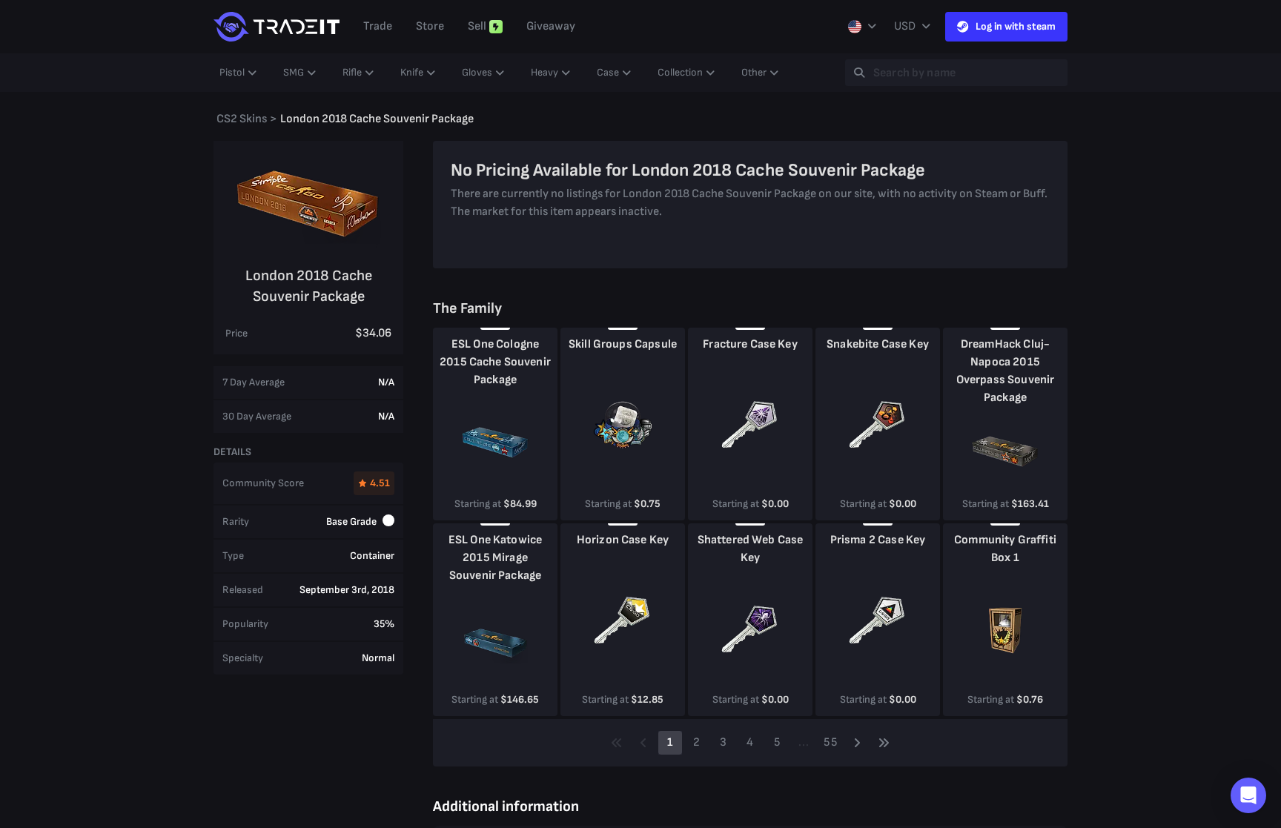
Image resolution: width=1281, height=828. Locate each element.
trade (377, 26)
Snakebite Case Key (878, 344)
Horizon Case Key (623, 540)
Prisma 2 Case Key (878, 540)
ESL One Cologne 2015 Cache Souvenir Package (495, 362)
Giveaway (550, 26)
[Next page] (857, 743)
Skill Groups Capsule (623, 344)
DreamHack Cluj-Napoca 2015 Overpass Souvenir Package (1005, 371)
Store (430, 26)
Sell (477, 26)
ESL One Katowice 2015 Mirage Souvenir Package (495, 558)
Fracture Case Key (750, 344)
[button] (1248, 795)
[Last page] (884, 743)
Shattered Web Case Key (751, 549)
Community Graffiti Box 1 (1005, 549)
